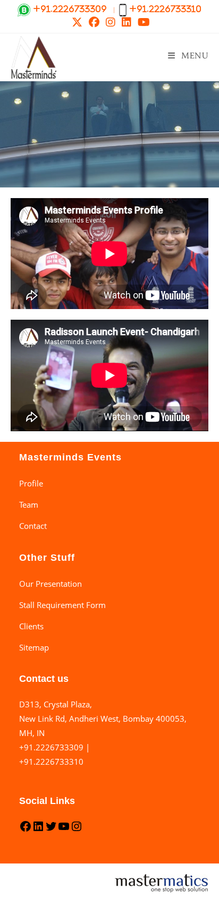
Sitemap (34, 647)
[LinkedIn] (38, 829)
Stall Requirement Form (62, 605)
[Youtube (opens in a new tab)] (142, 22)
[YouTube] (63, 829)
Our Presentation (50, 583)
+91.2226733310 (51, 761)
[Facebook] (25, 829)
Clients (31, 626)
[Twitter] (51, 829)
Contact (33, 525)
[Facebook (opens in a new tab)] (94, 22)
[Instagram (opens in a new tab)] (111, 22)
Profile (31, 483)
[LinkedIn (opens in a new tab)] (126, 22)
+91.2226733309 (51, 747)
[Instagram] (76, 829)
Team (28, 504)
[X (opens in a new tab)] (77, 22)
